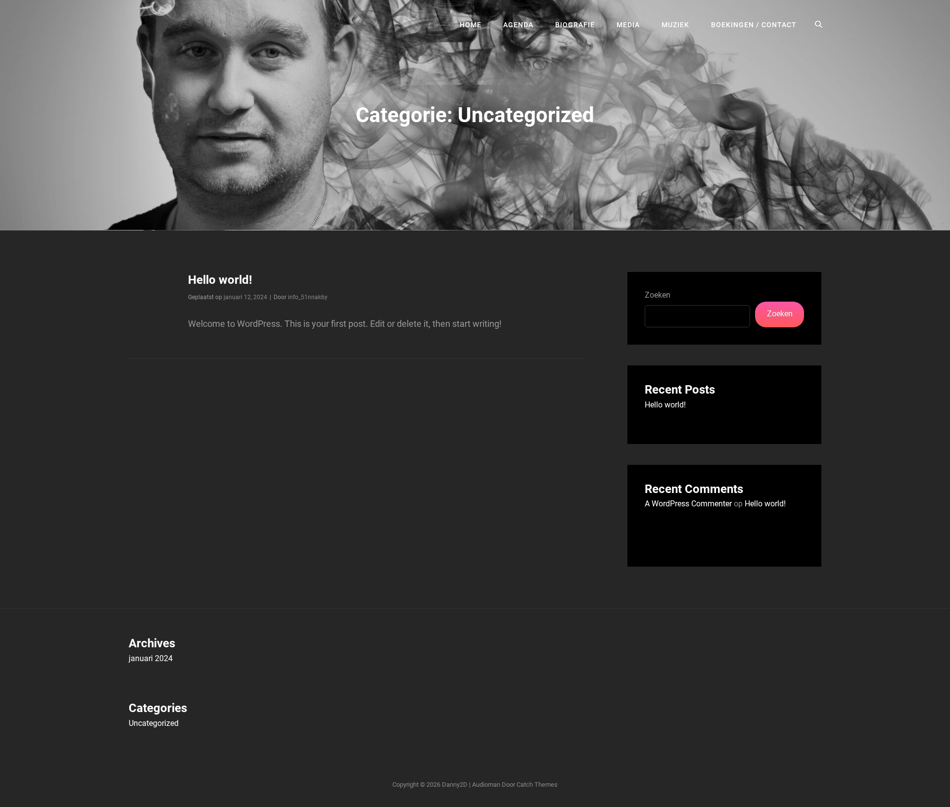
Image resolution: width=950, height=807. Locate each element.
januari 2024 (151, 658)
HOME (470, 25)
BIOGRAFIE (575, 25)
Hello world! (220, 280)
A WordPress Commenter (688, 503)
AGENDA (518, 25)
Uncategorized (154, 723)
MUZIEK (675, 25)
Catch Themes (537, 784)
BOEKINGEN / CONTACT (754, 25)
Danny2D (455, 784)
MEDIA (628, 25)
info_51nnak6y (308, 297)
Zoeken (657, 295)
